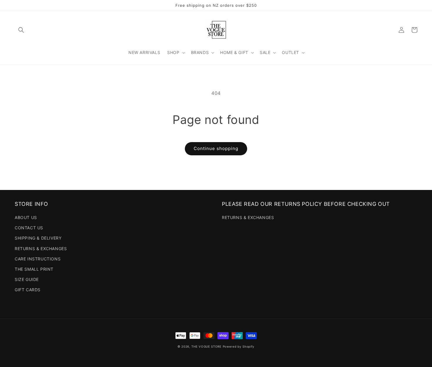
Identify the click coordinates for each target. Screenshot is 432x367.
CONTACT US (29, 227)
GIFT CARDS (28, 289)
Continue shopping (216, 148)
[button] (21, 29)
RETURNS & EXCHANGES (41, 248)
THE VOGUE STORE (206, 346)
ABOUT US (26, 217)
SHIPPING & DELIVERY (38, 237)
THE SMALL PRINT (34, 269)
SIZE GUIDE (27, 279)
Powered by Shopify (239, 346)
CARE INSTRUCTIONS (38, 258)
